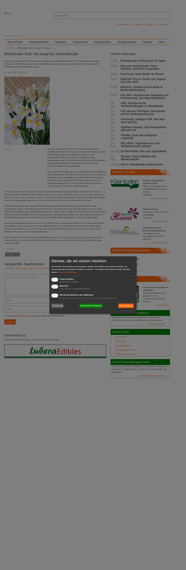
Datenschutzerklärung (67, 272)
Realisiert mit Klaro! (127, 310)
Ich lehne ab (57, 306)
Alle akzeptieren (126, 306)
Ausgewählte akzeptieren (91, 306)
